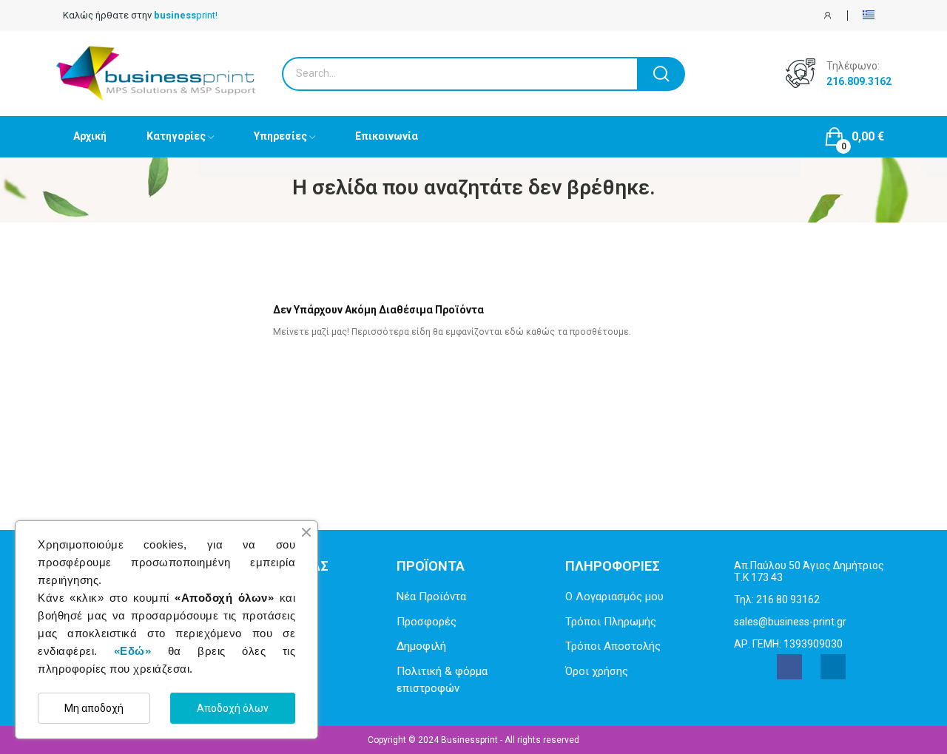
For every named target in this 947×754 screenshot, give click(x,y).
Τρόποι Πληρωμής (610, 621)
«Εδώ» (133, 651)
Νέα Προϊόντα (431, 596)
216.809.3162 (859, 81)
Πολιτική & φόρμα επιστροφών (442, 680)
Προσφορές (426, 621)
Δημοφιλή (421, 646)
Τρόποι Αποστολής (613, 646)
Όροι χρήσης (596, 671)
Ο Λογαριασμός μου (614, 596)
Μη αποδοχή (94, 708)
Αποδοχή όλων (233, 708)
